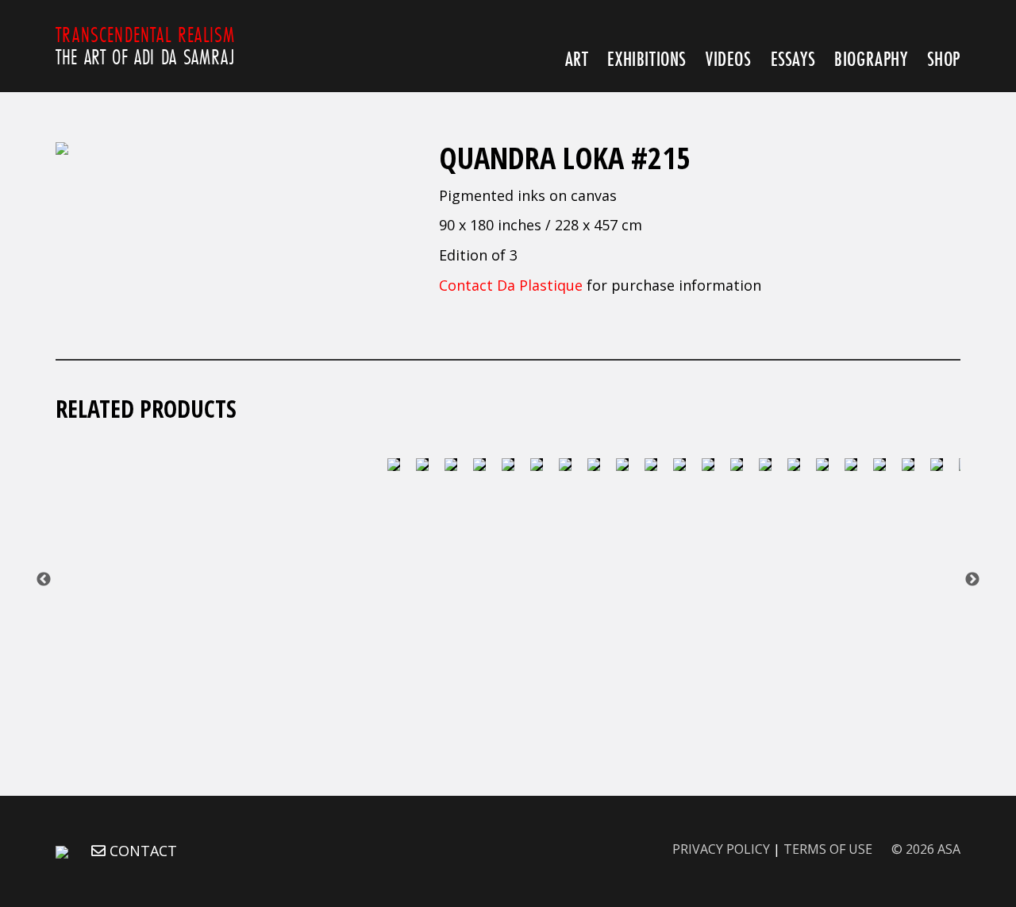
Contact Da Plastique (511, 285)
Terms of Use (827, 849)
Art (577, 58)
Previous (44, 580)
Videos (729, 58)
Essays (793, 58)
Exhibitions (647, 58)
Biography (870, 58)
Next (972, 580)
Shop (943, 58)
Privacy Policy (721, 849)
